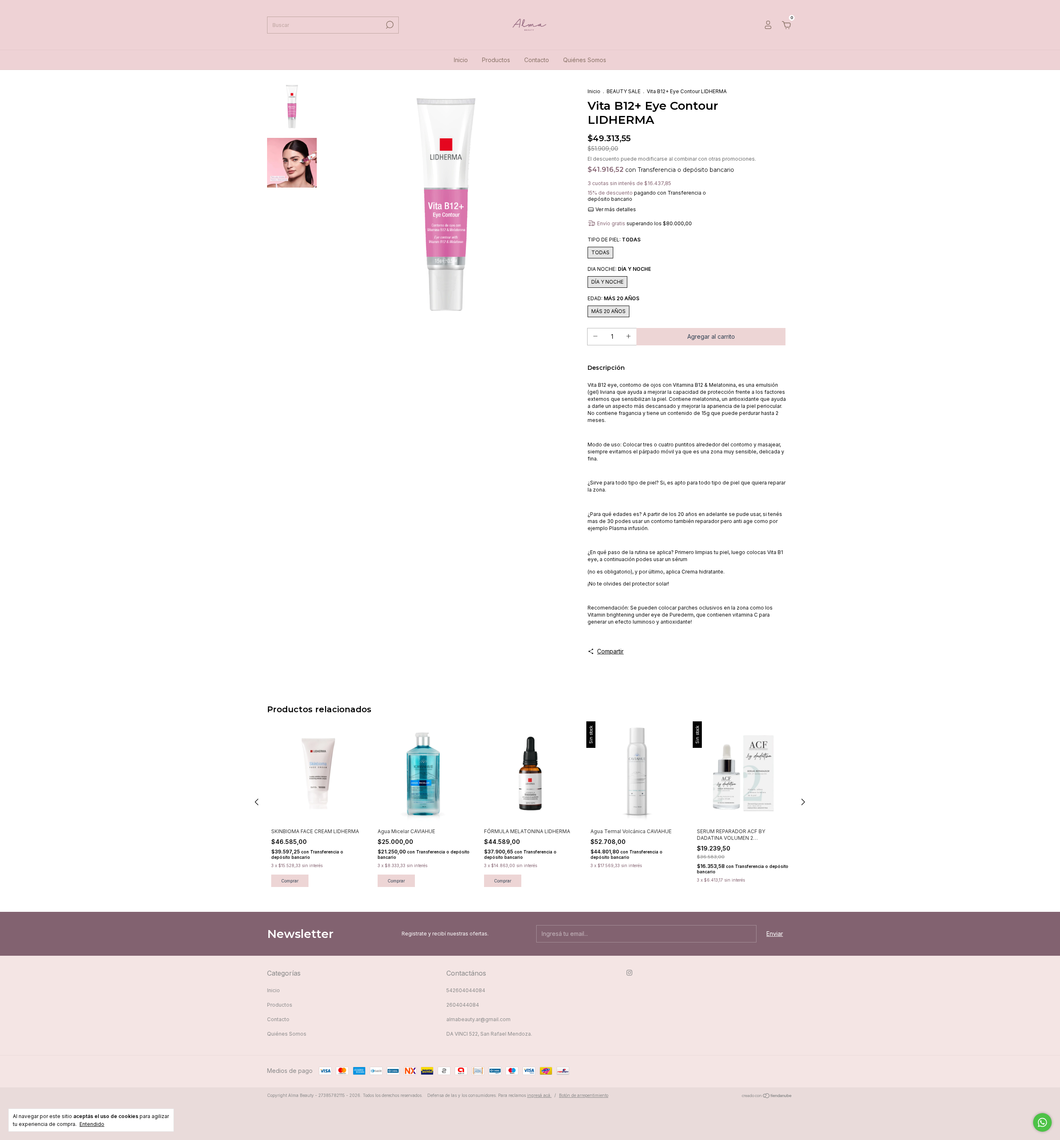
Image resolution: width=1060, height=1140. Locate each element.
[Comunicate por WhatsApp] (1042, 1122)
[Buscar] (389, 25)
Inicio (461, 59)
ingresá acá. (539, 1095)
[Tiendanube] (767, 1096)
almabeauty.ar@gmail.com (478, 1019)
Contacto (536, 59)
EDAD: (613, 298)
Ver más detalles (615, 209)
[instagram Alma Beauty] (629, 972)
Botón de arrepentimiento (583, 1095)
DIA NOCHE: (619, 269)
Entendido (92, 1124)
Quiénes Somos (584, 59)
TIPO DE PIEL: (614, 239)
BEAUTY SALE (624, 91)
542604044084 (465, 990)
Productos (496, 59)
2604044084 (462, 1005)
